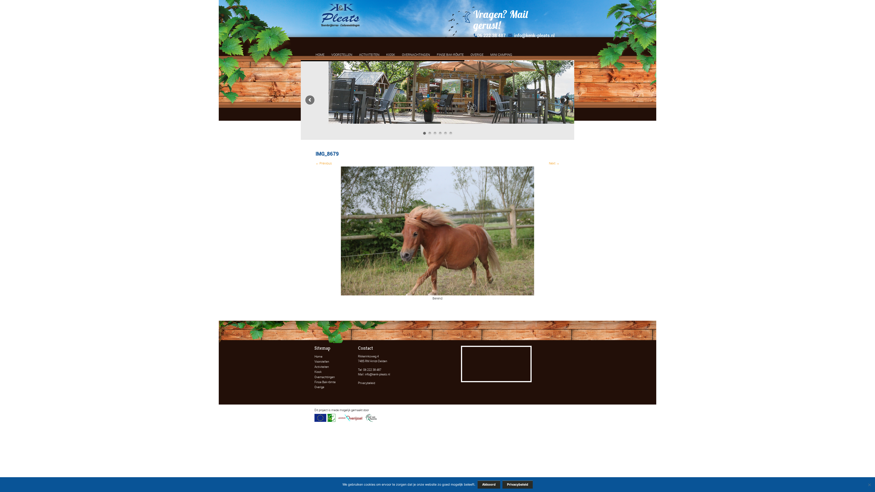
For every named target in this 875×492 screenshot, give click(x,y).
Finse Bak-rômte (325, 382)
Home (318, 356)
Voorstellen (321, 361)
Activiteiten (321, 367)
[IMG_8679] (437, 294)
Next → (554, 163)
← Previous (324, 163)
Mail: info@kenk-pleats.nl (374, 374)
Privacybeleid (366, 383)
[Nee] (869, 484)
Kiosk (318, 372)
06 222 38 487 (491, 35)
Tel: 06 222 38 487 (369, 370)
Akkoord (489, 484)
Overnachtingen (324, 377)
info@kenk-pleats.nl (534, 35)
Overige (319, 387)
